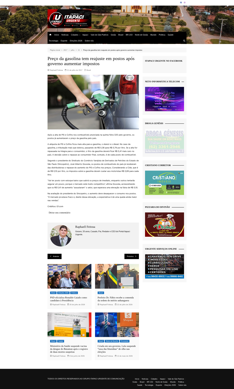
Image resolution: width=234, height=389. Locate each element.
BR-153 (129, 35)
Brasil (120, 35)
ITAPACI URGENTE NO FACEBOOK (163, 61)
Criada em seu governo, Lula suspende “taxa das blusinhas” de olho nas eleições (117, 349)
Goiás (113, 35)
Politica (162, 35)
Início (56, 35)
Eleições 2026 (76, 41)
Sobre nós (89, 41)
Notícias (64, 35)
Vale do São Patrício (99, 35)
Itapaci (85, 35)
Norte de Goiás (141, 35)
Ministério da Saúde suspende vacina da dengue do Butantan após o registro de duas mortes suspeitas (69, 349)
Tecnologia (53, 41)
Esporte (64, 41)
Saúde (170, 35)
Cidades (74, 35)
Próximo (130, 256)
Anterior (56, 256)
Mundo (153, 35)
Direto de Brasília (112, 341)
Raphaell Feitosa (56, 70)
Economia (124, 341)
